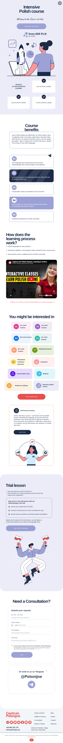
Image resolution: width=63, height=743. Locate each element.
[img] (34, 350)
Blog (52, 713)
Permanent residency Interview (21, 362)
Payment (53, 724)
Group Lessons (39, 713)
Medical (45, 374)
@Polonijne (31, 676)
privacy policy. (37, 649)
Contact (53, 720)
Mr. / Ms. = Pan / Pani (17, 615)
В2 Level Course (26, 337)
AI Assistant (38, 720)
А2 (37, 326)
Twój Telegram (15, 630)
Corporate (43, 362)
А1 (16, 326)
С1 (37, 338)
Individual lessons (45, 349)
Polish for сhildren (21, 385)
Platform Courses (40, 716)
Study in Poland (39, 724)
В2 (16, 338)
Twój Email (14, 637)
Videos (53, 716)
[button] (21, 528)
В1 (14, 350)
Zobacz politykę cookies (32, 736)
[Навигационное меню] (60, 3)
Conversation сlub (23, 374)
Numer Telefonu (15, 622)
